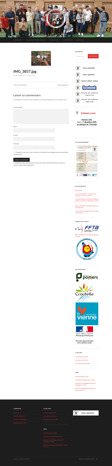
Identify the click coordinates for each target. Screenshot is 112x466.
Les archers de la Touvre (81, 360)
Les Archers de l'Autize (81, 356)
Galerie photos (68, 40)
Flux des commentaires (19, 419)
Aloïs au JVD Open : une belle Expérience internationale (86, 206)
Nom (15, 127)
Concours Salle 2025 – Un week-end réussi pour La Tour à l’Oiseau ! (85, 194)
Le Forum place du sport (82, 376)
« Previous (20, 85)
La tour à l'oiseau (23, 459)
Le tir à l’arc (17, 40)
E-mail (15, 135)
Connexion (16, 412)
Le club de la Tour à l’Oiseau (35, 40)
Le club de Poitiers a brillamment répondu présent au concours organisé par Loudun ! (87, 200)
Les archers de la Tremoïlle (82, 363)
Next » (63, 85)
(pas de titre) (78, 190)
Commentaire (18, 107)
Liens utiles (80, 40)
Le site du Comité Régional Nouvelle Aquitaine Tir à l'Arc (85, 384)
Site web (16, 144)
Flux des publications (19, 416)
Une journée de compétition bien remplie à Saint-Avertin (86, 211)
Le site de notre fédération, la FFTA (85, 380)
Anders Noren (89, 459)
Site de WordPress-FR (19, 423)
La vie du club (53, 40)
